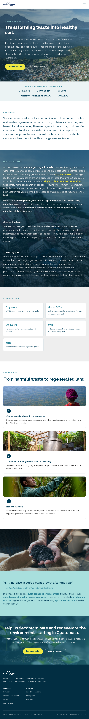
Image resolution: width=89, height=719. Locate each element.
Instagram (30, 696)
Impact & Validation (11, 696)
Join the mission (15, 67)
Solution (6, 692)
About (5, 700)
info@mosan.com (33, 692)
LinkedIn (29, 700)
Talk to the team (55, 651)
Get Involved (8, 703)
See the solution (37, 67)
